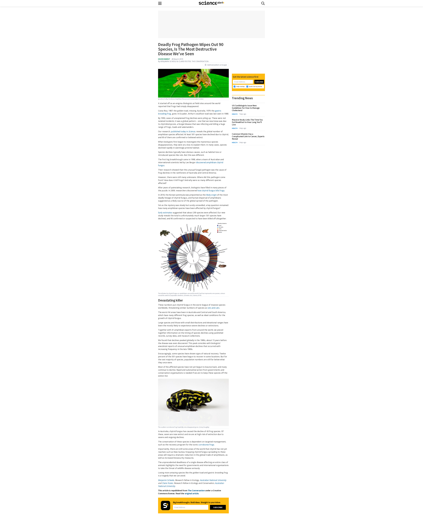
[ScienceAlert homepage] (211, 3)
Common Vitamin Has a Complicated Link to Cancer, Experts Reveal (248, 136)
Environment (164, 59)
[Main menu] (160, 3)
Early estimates (165, 212)
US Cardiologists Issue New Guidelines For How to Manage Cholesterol (246, 108)
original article (192, 493)
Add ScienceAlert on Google (217, 65)
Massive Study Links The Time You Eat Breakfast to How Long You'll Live (247, 122)
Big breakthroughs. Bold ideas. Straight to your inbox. (197, 502)
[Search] (263, 3)
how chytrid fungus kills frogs (210, 190)
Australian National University (213, 480)
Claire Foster (167, 483)
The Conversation (196, 490)
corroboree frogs (206, 444)
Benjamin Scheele (166, 480)
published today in (183, 131)
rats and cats (213, 307)
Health (234, 114)
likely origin (211, 194)
